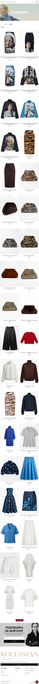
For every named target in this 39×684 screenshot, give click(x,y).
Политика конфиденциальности (6, 681)
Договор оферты (35, 681)
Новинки (11, 24)
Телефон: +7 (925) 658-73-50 (30, 668)
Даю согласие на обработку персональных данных (11, 662)
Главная (5, 24)
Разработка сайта (34, 683)
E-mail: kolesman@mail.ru (29, 670)
